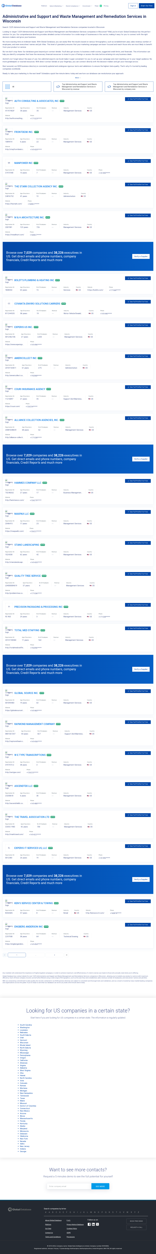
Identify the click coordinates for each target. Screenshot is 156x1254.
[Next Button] (66, 955)
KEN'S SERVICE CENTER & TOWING (33, 903)
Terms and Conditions (53, 1237)
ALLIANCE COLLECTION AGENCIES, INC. (36, 420)
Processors (71, 1237)
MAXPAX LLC (21, 513)
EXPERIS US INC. (23, 327)
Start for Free (146, 6)
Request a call (136, 1227)
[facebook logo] (89, 1225)
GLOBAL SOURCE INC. (26, 693)
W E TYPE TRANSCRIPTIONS (30, 754)
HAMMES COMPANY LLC (27, 482)
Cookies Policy (72, 1229)
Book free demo (136, 1221)
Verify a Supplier (141, 256)
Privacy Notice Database (75, 1224)
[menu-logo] (11, 5)
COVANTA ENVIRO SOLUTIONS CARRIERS (37, 303)
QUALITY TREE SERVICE (27, 575)
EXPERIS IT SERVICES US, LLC (30, 847)
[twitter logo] (97, 1225)
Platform (44, 6)
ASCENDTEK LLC (23, 785)
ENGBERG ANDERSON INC (28, 926)
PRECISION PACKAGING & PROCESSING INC (38, 606)
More (77, 78)
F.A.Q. (69, 1220)
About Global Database (53, 1220)
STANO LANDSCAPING (26, 544)
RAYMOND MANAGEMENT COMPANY (34, 724)
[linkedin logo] (93, 1225)
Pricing (106, 6)
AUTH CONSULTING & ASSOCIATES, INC (36, 100)
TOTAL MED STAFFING (26, 630)
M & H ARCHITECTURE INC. (29, 217)
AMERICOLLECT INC (25, 358)
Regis (98, 6)
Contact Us (49, 1233)
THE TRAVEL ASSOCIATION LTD (31, 816)
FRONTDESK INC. (23, 131)
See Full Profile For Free (139, 99)
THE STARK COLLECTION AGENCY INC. (36, 186)
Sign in (133, 6)
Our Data (48, 1229)
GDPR (69, 1233)
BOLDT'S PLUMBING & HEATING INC (34, 280)
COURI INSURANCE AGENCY (29, 389)
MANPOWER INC (23, 162)
